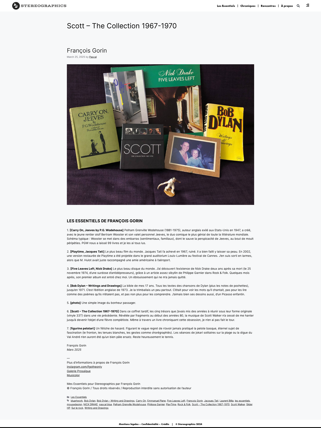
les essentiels (242, 400)
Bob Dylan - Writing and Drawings (116, 400)
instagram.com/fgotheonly (84, 366)
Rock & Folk (184, 404)
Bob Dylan (89, 400)
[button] (298, 6)
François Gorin (87, 50)
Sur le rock (77, 407)
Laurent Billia (227, 400)
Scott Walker (238, 404)
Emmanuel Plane (156, 400)
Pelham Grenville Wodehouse (129, 404)
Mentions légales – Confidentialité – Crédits (144, 424)
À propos (287, 6)
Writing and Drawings (97, 407)
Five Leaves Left (176, 400)
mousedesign (74, 404)
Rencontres (268, 6)
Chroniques (247, 6)
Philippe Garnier (156, 404)
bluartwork (77, 400)
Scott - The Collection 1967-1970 (211, 404)
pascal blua (105, 404)
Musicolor (73, 375)
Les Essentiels (226, 6)
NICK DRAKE (90, 404)
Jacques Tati (211, 400)
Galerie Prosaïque (79, 371)
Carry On (141, 400)
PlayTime (171, 404)
